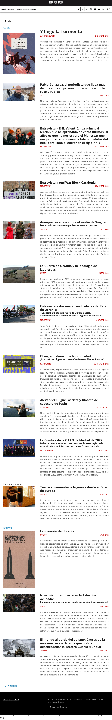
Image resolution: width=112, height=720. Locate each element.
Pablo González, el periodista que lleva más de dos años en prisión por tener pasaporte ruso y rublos (72, 88)
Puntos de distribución (26, 9)
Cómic (6, 28)
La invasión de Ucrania (57, 531)
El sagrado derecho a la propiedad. (66, 356)
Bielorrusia (45, 186)
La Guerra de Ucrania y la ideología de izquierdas (68, 267)
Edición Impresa (7, 9)
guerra (43, 230)
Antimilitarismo (47, 451)
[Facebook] (83, 9)
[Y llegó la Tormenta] (19, 31)
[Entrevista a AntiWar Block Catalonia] (19, 183)
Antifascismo (46, 146)
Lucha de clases (47, 36)
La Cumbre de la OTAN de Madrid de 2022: (71, 440)
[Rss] (103, 9)
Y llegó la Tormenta (61, 31)
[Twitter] (78, 9)
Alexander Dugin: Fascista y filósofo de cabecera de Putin (69, 401)
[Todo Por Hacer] (56, 3)
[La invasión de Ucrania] (19, 531)
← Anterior (11, 685)
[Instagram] (95, 9)
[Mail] (99, 9)
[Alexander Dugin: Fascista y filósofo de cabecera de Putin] (19, 400)
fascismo (44, 407)
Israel (43, 607)
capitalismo (45, 364)
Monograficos (11, 700)
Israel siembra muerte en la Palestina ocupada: (68, 597)
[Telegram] (87, 9)
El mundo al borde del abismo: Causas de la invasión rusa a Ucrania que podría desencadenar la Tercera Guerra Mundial (72, 643)
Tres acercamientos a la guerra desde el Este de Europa (73, 489)
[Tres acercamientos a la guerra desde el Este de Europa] (19, 487)
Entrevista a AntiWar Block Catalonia (68, 182)
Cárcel (43, 95)
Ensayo (7, 528)
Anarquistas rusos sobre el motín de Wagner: (73, 222)
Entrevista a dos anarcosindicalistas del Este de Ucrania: (73, 308)
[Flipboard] (91, 9)
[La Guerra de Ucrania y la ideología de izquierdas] (19, 266)
